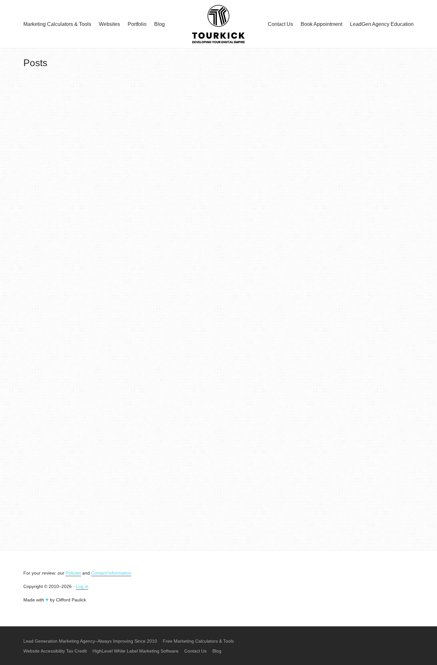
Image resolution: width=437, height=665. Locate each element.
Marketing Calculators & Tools (57, 24)
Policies (73, 573)
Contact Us (280, 24)
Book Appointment (321, 24)
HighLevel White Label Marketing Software (135, 650)
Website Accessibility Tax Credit (55, 650)
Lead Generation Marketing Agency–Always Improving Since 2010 (90, 641)
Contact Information (111, 573)
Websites (109, 24)
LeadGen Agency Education (382, 24)
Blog (159, 24)
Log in (82, 586)
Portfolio (137, 24)
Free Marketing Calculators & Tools (198, 641)
